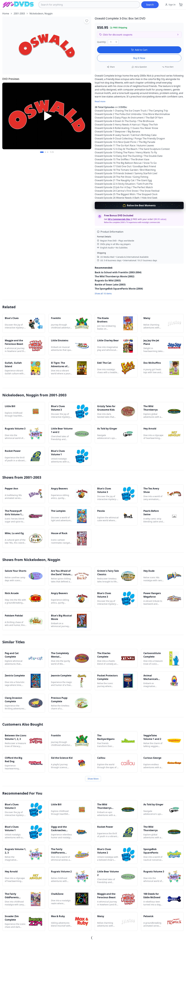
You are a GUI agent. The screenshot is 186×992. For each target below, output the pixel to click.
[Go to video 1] (42, 152)
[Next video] (87, 116)
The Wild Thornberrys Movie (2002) (114, 276)
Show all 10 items (103, 293)
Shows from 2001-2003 (21, 477)
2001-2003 (19, 13)
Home (5, 13)
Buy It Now (139, 58)
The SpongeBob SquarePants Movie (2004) (119, 288)
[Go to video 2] (45, 152)
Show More (93, 778)
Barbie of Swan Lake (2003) (110, 284)
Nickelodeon (36, 13)
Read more (100, 101)
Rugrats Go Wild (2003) (108, 280)
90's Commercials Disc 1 (120, 219)
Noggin (48, 13)
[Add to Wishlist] (87, 21)
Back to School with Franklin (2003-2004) (118, 272)
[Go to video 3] (47, 152)
